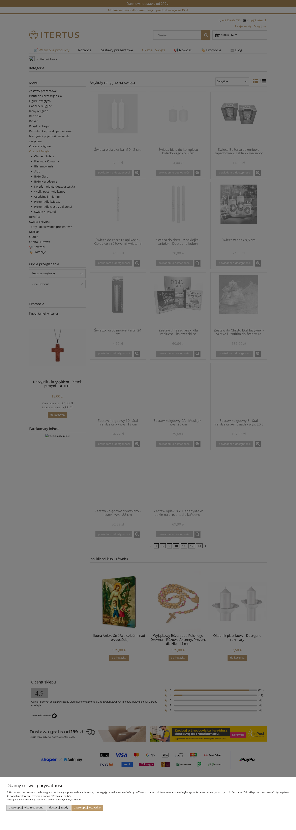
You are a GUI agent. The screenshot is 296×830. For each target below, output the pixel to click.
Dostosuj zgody (58, 807)
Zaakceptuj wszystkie (87, 807)
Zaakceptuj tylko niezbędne (26, 807)
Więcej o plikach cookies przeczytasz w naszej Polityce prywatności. (44, 799)
